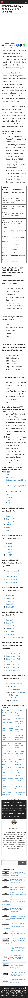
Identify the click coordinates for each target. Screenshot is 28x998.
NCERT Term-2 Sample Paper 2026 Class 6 (19, 713)
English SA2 (10, 527)
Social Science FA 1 (13, 653)
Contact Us (23, 995)
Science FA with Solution (15, 637)
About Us (13, 995)
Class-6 (13, 259)
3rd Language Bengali (13, 491)
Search (3, 859)
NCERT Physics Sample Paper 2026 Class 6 (19, 770)
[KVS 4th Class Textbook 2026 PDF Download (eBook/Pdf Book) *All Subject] (5, 981)
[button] (21, 2)
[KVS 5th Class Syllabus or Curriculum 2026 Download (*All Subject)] (5, 933)
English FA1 (10, 519)
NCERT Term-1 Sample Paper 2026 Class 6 (7, 713)
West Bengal (14, 261)
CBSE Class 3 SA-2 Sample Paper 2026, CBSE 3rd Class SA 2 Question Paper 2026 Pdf (18, 894)
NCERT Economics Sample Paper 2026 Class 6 (7, 786)
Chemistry (9, 497)
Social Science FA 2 (13, 659)
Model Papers (20, 259)
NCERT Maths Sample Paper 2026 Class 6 (19, 745)
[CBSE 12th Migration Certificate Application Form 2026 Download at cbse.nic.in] (5, 974)
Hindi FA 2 (9, 546)
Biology (8, 494)
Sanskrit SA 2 (10, 604)
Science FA (10, 620)
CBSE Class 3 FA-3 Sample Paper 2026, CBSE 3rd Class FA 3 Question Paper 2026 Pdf (17, 887)
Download (18, 683)
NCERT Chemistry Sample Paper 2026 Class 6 (20, 778)
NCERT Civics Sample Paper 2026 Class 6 (7, 778)
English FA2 (10, 522)
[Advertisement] (14, 28)
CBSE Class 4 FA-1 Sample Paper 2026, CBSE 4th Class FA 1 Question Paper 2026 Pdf (17, 909)
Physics (8, 503)
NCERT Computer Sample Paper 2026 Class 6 (20, 729)
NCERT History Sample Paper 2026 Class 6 (7, 770)
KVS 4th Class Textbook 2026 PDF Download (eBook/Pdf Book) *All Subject (17, 981)
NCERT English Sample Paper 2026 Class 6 (19, 737)
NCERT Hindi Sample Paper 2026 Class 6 (7, 737)
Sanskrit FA (10, 595)
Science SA (10, 626)
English (8, 474)
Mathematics (10, 477)
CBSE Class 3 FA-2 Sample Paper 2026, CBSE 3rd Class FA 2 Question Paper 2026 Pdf (17, 880)
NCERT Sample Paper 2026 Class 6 (20, 786)
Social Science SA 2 (13, 665)
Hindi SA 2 (9, 552)
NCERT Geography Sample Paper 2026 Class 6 (7, 762)
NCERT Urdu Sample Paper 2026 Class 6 (7, 745)
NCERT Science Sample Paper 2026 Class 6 (19, 754)
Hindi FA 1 (9, 543)
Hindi (8, 500)
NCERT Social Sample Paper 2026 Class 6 (7, 754)
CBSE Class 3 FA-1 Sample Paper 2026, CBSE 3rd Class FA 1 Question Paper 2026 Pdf (17, 874)
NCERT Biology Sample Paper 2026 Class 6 (19, 762)
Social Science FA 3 (13, 670)
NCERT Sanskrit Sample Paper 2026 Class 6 (19, 721)
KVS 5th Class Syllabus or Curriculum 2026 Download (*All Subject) (17, 933)
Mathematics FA (11, 577)
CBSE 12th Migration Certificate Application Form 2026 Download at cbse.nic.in (17, 974)
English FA (9, 516)
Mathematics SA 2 (12, 571)
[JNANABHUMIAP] (2, 2)
